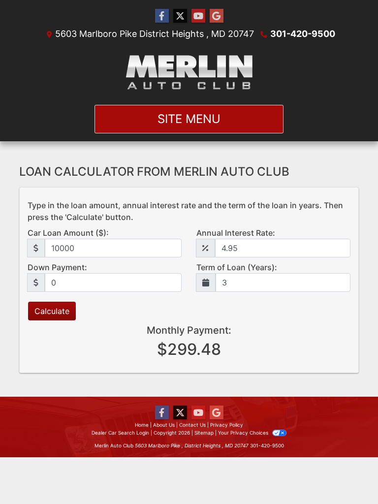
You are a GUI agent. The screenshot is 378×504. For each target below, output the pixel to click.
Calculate (51, 311)
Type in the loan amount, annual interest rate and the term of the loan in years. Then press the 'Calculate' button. (185, 211)
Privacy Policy (226, 425)
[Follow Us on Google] (216, 16)
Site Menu (189, 119)
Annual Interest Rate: (235, 233)
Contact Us (192, 425)
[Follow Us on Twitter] (180, 16)
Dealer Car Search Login (120, 433)
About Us (164, 425)
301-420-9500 (302, 34)
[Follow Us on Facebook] (162, 16)
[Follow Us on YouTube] (198, 16)
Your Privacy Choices (244, 433)
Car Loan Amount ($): (68, 233)
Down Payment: (57, 267)
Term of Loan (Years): (236, 267)
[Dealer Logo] (189, 72)
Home (142, 425)
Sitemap (204, 433)
